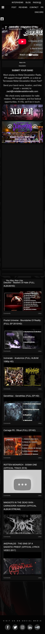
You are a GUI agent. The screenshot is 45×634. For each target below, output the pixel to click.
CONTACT (34, 7)
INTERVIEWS (17, 2)
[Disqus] (22, 176)
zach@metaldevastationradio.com (22, 91)
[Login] (40, 2)
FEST (14, 7)
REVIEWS (23, 7)
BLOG (28, 2)
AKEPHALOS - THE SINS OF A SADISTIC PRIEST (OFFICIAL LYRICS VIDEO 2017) (21, 547)
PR (42, 7)
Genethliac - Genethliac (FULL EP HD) (21, 395)
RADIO (36, 2)
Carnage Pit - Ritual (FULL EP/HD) (20, 430)
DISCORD (39, 12)
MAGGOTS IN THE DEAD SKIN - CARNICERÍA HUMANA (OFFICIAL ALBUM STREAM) (20, 505)
